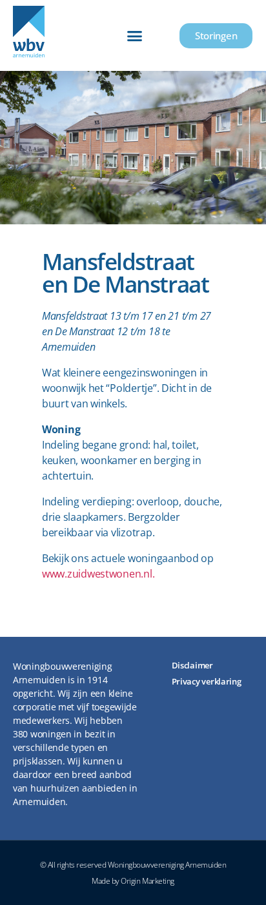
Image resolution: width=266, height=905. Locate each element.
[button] (135, 35)
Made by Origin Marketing (133, 880)
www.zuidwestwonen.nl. (98, 574)
